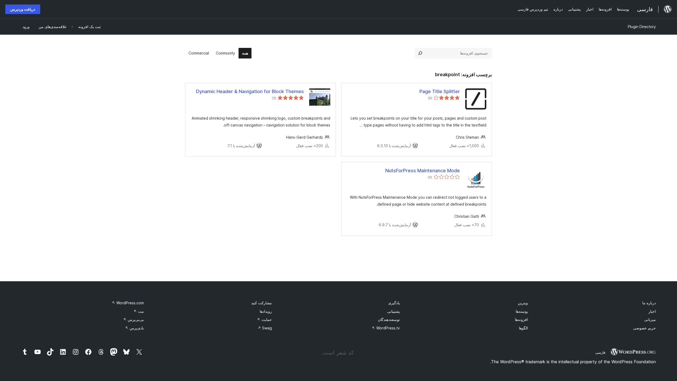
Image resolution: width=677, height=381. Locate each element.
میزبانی (650, 319)
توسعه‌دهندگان (389, 319)
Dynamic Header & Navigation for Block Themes (250, 91)
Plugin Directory (642, 26)
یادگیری (394, 303)
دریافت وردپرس (22, 9)
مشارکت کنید (261, 303)
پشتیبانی (393, 311)
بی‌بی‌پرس (133, 319)
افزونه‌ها (521, 319)
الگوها (523, 328)
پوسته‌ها (522, 311)
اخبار (652, 311)
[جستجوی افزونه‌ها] (420, 53)
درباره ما (649, 303)
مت (139, 311)
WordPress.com (128, 303)
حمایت (264, 319)
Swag (265, 328)
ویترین (523, 303)
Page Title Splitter (439, 91)
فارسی (600, 352)
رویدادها (266, 311)
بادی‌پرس (134, 328)
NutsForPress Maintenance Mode (422, 170)
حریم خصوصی (644, 328)
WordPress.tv (386, 328)
